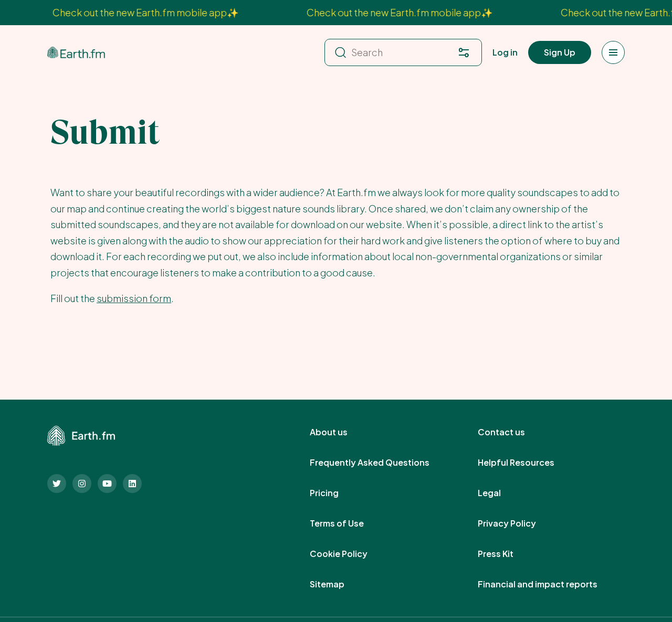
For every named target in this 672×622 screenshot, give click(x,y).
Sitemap (339, 584)
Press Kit (507, 554)
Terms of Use (348, 523)
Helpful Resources (528, 462)
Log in (505, 52)
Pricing (336, 493)
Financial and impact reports (549, 584)
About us (340, 432)
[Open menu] (613, 52)
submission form (134, 298)
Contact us (513, 432)
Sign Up (559, 52)
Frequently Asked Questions (381, 462)
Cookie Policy (350, 554)
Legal (501, 493)
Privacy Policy (518, 523)
